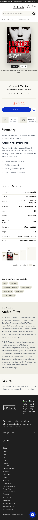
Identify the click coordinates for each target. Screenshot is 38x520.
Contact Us (6, 501)
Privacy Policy (7, 489)
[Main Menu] (3, 7)
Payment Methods (8, 506)
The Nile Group (18, 514)
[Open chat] (32, 514)
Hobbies (5, 463)
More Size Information (19, 265)
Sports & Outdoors (8, 469)
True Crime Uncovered (21, 94)
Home (3, 19)
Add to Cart (16, 110)
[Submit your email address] (33, 433)
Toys (4, 454)
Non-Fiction (13, 283)
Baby (4, 457)
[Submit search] (34, 13)
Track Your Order (8, 498)
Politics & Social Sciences (10, 287)
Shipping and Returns (9, 503)
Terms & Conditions (8, 486)
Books (9, 19)
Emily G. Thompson (24, 89)
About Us (6, 480)
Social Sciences (26, 287)
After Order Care (8, 509)
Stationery (6, 471)
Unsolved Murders (24, 19)
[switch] (29, 265)
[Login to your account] (28, 6)
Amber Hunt (13, 89)
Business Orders (8, 483)
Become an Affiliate (9, 492)
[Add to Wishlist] (34, 109)
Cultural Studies (7, 291)
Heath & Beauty (8, 466)
